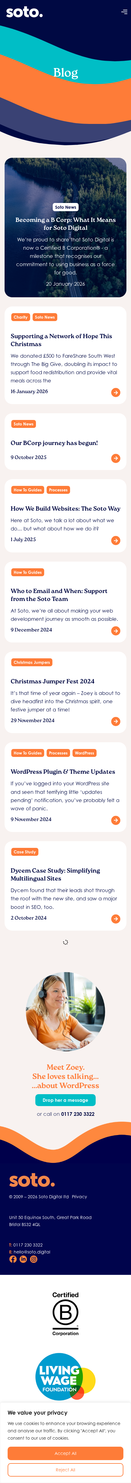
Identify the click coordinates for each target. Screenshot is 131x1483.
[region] (65, 1442)
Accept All (65, 1453)
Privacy (79, 1196)
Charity (21, 317)
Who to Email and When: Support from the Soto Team (59, 595)
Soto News (65, 207)
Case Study (25, 851)
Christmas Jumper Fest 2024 (52, 682)
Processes (58, 489)
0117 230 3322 (28, 1244)
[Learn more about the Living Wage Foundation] (65, 1377)
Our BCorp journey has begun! (54, 443)
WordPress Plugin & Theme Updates (63, 772)
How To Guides (28, 489)
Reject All (65, 1469)
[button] (124, 12)
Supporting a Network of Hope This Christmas (61, 340)
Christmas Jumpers (32, 662)
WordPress (84, 753)
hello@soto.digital (32, 1251)
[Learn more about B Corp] (65, 1313)
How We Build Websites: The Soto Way (65, 509)
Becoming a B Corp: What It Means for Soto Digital (66, 224)
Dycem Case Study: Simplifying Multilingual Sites (55, 875)
